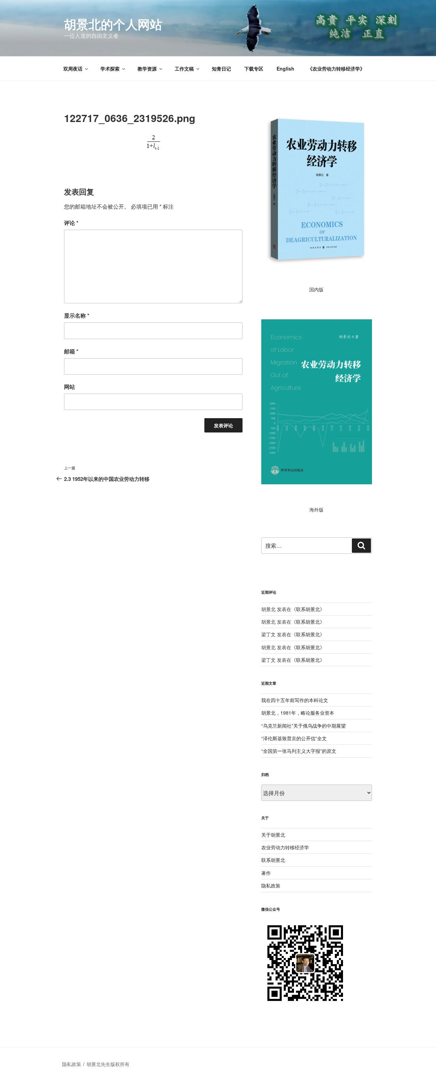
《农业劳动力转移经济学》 (336, 68)
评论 (71, 223)
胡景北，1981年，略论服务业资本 (297, 712)
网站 (69, 387)
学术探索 (110, 68)
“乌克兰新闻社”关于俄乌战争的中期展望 (303, 725)
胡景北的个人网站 (113, 24)
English (285, 68)
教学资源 (147, 68)
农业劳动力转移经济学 (285, 847)
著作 (266, 872)
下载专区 (253, 68)
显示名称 (76, 315)
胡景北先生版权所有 (109, 1064)
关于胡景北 (273, 834)
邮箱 (71, 351)
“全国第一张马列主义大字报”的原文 (298, 750)
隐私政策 (270, 885)
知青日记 (221, 68)
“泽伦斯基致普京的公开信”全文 (294, 738)
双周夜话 (72, 68)
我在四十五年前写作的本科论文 (294, 700)
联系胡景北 (308, 609)
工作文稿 (184, 68)
